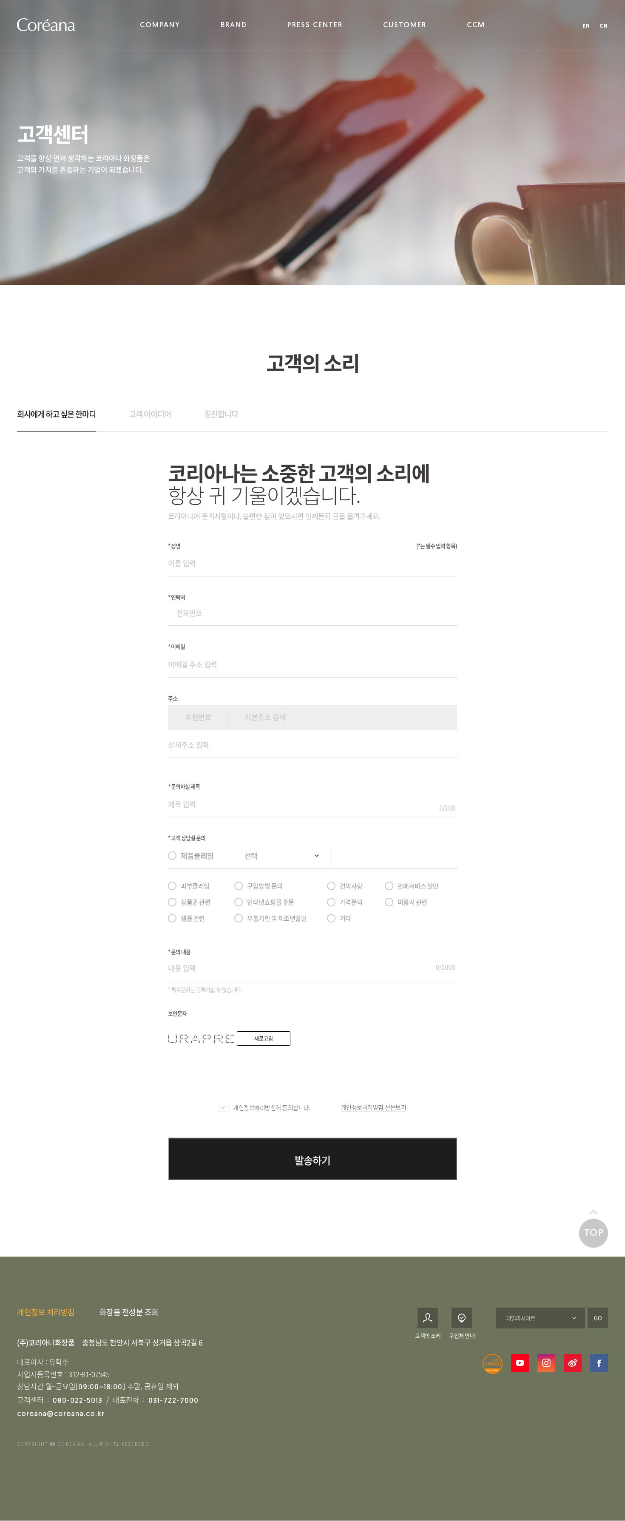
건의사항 (351, 886)
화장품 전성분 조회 (129, 1312)
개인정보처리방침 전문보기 (373, 1107)
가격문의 (351, 902)
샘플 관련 (193, 918)
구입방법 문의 (265, 886)
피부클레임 (195, 886)
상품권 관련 (195, 902)
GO (598, 1318)
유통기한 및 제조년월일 (277, 918)
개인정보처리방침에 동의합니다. (271, 1107)
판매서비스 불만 (418, 886)
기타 (345, 918)
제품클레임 (197, 855)
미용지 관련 (412, 902)
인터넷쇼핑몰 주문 (270, 902)
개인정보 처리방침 (46, 1312)
